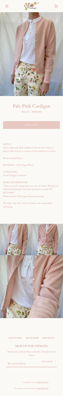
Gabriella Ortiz (43, 388)
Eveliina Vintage (42, 382)
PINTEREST (49, 338)
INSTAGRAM (32, 338)
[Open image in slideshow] (31, 54)
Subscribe (47, 362)
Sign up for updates (31, 346)
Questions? (15, 338)
